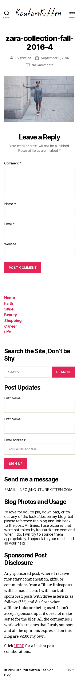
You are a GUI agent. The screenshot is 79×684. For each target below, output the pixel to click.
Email (9, 224)
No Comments (42, 65)
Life (7, 332)
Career (10, 326)
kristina (25, 58)
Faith (8, 303)
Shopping (12, 320)
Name (10, 204)
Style (8, 309)
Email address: (15, 440)
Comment (13, 163)
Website (10, 244)
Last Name (12, 398)
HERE (19, 646)
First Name (12, 419)
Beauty (10, 315)
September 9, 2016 (55, 58)
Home (9, 297)
